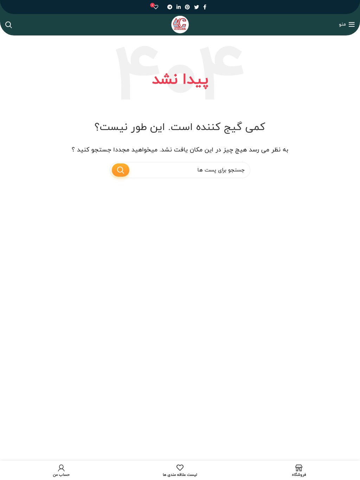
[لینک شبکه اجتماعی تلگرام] (169, 7)
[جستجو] (8, 25)
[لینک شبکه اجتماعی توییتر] (196, 7)
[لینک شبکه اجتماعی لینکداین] (178, 7)
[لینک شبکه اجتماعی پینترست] (187, 7)
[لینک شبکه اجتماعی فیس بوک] (204, 7)
